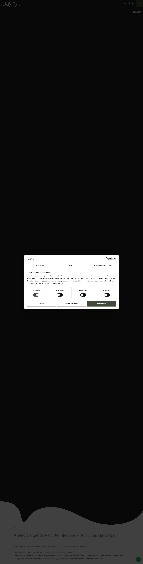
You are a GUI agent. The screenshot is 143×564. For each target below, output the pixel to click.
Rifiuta (41, 303)
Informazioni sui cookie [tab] (102, 266)
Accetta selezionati (71, 303)
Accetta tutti (101, 303)
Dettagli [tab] (71, 266)
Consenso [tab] (40, 266)
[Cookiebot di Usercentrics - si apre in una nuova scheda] (107, 258)
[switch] (60, 295)
